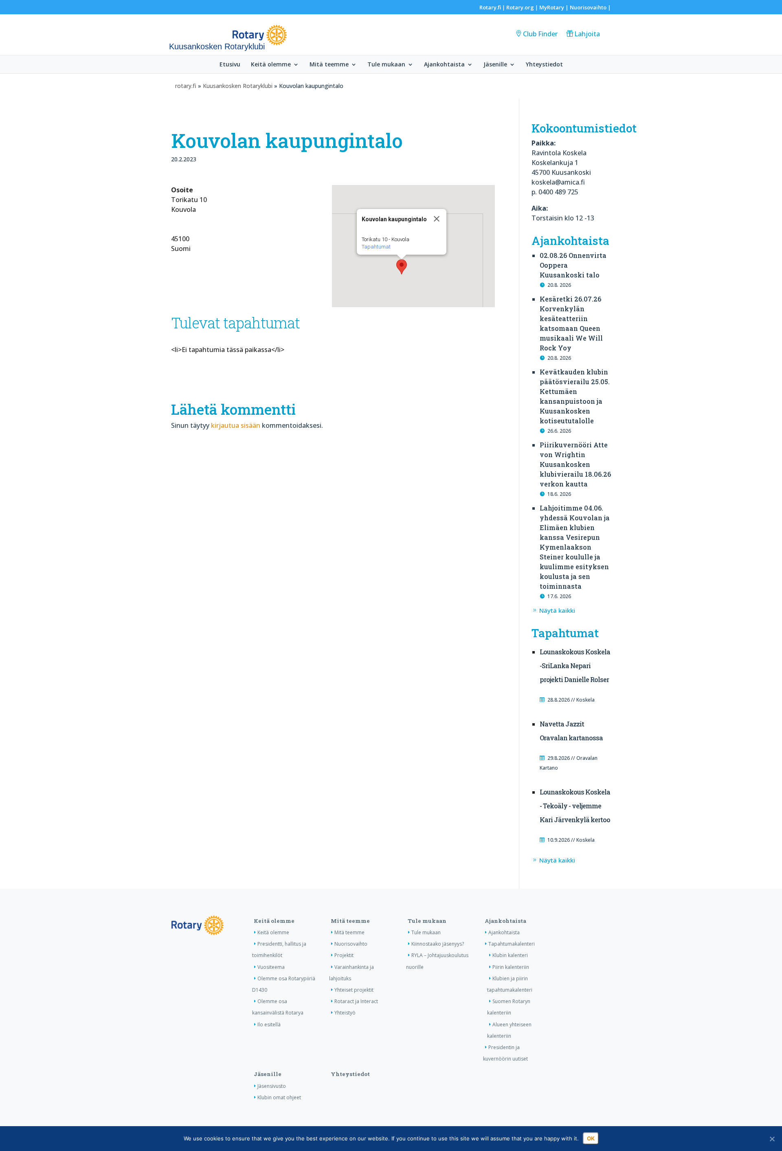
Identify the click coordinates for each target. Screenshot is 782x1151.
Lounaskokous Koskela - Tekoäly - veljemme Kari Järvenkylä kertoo (575, 806)
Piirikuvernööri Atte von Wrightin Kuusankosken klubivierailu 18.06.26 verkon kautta (575, 464)
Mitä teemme (329, 65)
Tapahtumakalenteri (511, 943)
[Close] (436, 219)
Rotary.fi (490, 7)
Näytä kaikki (557, 610)
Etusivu (230, 65)
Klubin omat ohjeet (279, 1097)
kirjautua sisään (235, 425)
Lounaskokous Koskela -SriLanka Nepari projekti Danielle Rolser (575, 665)
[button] (401, 267)
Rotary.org (520, 7)
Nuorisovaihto (588, 7)
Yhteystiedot (544, 65)
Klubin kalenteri (510, 955)
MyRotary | (554, 7)
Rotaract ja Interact (356, 1001)
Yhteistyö (345, 1012)
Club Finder (540, 33)
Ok (591, 1138)
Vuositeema (271, 967)
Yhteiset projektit (353, 989)
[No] (772, 1139)
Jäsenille (495, 65)
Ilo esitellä (269, 1024)
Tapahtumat (376, 247)
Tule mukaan (386, 65)
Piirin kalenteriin (510, 967)
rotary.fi (185, 86)
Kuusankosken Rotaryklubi (237, 86)
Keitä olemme (271, 65)
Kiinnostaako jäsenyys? (437, 943)
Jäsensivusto (271, 1086)
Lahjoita (587, 33)
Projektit (344, 955)
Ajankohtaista (444, 65)
